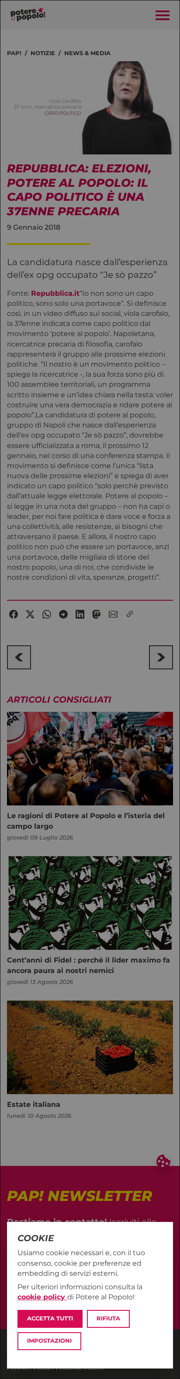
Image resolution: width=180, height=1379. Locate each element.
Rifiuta (108, 1318)
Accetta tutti (50, 1318)
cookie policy (42, 1297)
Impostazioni (49, 1340)
